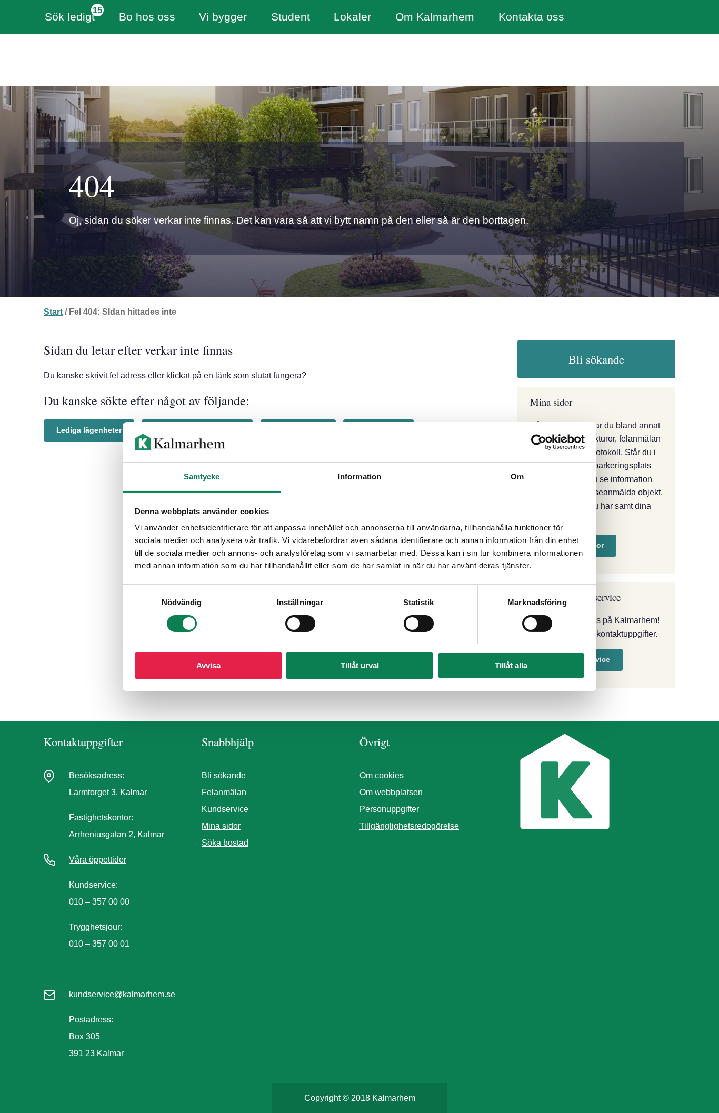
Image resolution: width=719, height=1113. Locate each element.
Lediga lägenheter (89, 430)
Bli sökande (596, 359)
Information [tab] (359, 476)
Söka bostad (225, 842)
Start (53, 311)
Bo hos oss (147, 17)
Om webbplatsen (391, 792)
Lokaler (352, 17)
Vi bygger (223, 17)
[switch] (300, 623)
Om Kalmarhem (434, 17)
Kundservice (225, 809)
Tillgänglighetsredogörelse (409, 825)
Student (290, 17)
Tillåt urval (360, 665)
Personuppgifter (389, 809)
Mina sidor (221, 825)
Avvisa (208, 665)
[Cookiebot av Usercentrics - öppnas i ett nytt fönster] (539, 442)
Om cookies (381, 775)
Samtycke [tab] (202, 476)
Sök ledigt (70, 17)
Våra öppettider (97, 859)
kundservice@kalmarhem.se (122, 994)
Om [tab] (517, 476)
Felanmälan (224, 792)
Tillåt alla (511, 665)
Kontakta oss (531, 17)
